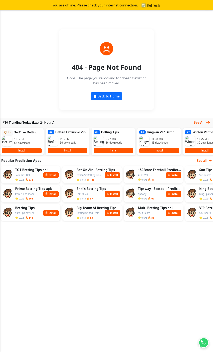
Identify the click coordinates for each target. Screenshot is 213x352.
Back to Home (109, 96)
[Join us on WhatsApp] (203, 342)
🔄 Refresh (150, 5)
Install (22, 150)
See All (198, 122)
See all (202, 160)
